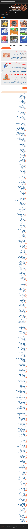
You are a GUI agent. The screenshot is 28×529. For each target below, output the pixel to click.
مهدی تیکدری (22, 456)
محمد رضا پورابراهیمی (20, 390)
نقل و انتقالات (22, 497)
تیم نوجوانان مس (21, 186)
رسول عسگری (22, 244)
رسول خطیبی (22, 242)
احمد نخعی (22, 112)
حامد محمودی (22, 198)
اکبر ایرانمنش (22, 148)
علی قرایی (23, 312)
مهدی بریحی (22, 455)
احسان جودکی (22, 106)
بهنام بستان (22, 162)
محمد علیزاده (22, 403)
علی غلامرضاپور (22, 311)
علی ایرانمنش (22, 299)
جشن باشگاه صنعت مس (20, 189)
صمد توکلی (22, 284)
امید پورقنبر (22, 124)
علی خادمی (22, 302)
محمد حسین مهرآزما (21, 382)
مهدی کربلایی (22, 462)
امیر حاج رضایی (22, 127)
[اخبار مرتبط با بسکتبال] (14, 31)
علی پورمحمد (22, 300)
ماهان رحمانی (22, 365)
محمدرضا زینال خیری (20, 414)
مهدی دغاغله (22, 457)
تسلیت (23, 175)
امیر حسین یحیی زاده (20, 134)
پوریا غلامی (22, 169)
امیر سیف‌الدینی (21, 139)
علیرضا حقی (22, 323)
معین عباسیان (22, 450)
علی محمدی (22, 314)
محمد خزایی (22, 385)
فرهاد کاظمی (22, 345)
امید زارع (23, 126)
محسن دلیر (22, 376)
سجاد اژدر (23, 259)
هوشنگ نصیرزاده (21, 502)
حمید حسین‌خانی (21, 214)
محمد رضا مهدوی (21, 391)
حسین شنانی (22, 208)
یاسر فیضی (22, 521)
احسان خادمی (22, 107)
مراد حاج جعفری (21, 428)
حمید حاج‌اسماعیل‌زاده (20, 213)
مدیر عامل (23, 425)
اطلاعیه (23, 121)
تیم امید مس (22, 181)
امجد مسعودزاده (21, 122)
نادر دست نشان (22, 489)
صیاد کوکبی (22, 285)
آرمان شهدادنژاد (21, 97)
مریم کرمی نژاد (22, 434)
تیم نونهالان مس (21, 187)
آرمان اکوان (22, 95)
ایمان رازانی (22, 153)
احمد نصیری (22, 113)
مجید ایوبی (22, 371)
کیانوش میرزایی (22, 517)
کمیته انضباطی (22, 514)
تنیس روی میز (22, 177)
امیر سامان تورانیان (21, 138)
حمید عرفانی (22, 218)
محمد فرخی (22, 406)
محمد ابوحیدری (22, 377)
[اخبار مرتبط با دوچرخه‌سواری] (23, 39)
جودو (24, 196)
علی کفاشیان (22, 317)
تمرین (23, 176)
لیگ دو (23, 360)
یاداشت (23, 520)
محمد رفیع (22, 393)
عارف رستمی (22, 287)
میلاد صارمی (22, 484)
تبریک (23, 173)
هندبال (23, 500)
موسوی (23, 472)
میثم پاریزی (22, 473)
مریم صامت (22, 433)
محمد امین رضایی (21, 381)
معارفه (23, 445)
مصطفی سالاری (22, 443)
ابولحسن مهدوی (21, 103)
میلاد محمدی (22, 487)
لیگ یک (23, 363)
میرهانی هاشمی (22, 477)
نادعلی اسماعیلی (21, 490)
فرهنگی (23, 348)
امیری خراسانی (22, 142)
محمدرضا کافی (22, 417)
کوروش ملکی (22, 516)
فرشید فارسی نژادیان (21, 342)
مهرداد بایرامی (22, 466)
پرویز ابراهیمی (22, 167)
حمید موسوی (22, 220)
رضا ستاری (22, 248)
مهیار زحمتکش (22, 471)
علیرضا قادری (22, 328)
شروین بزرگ (22, 277)
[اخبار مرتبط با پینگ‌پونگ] (4, 39)
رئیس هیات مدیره (21, 237)
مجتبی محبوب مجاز (21, 369)
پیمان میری (22, 171)
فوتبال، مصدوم (22, 353)
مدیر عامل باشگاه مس (20, 427)
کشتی (23, 513)
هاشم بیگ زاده (22, 499)
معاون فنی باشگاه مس (20, 446)
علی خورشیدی (22, 305)
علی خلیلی (22, 304)
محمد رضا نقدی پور (21, 392)
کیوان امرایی (22, 519)
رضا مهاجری (22, 252)
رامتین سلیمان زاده (21, 240)
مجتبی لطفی (22, 368)
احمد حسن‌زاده (22, 110)
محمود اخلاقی (22, 418)
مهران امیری (22, 463)
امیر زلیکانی (22, 135)
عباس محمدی (22, 291)
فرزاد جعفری (22, 336)
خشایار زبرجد (22, 223)
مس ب (23, 435)
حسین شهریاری (21, 209)
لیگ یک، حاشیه (21, 364)
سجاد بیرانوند (22, 261)
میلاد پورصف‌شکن (21, 479)
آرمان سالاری (22, 96)
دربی (24, 230)
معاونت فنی (22, 447)
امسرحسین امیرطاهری (20, 123)
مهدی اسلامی (22, 454)
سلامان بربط (22, 272)
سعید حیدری (22, 267)
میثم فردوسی (22, 476)
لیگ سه (23, 361)
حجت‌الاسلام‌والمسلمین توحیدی (18, 200)
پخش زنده (23, 166)
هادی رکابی (22, 498)
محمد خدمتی (22, 384)
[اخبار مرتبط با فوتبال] (23, 31)
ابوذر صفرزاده (22, 102)
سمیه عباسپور (22, 274)
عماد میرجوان (22, 331)
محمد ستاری (22, 395)
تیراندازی (23, 180)
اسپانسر (23, 118)
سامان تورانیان (22, 256)
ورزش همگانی (22, 505)
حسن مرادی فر (22, 202)
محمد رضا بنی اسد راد (20, 388)
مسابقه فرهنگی (22, 436)
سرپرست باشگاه (21, 264)
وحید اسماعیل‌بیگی (21, 504)
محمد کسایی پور (21, 409)
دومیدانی (23, 236)
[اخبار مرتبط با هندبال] (4, 31)
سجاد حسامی (22, 262)
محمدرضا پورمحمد (21, 412)
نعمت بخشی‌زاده (22, 494)
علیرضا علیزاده (22, 327)
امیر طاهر (23, 140)
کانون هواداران (22, 511)
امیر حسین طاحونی (21, 132)
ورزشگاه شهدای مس (21, 508)
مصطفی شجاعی (22, 444)
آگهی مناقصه (22, 99)
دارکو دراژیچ (22, 224)
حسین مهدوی (22, 210)
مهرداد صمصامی (21, 467)
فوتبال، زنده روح (21, 352)
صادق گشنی (22, 282)
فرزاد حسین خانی (21, 337)
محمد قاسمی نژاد (21, 407)
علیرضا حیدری (22, 325)
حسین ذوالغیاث (22, 207)
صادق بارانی (22, 280)
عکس (23, 332)
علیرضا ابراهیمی (21, 321)
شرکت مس (22, 278)
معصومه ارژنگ (22, 449)
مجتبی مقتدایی (22, 370)
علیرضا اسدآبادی (21, 322)
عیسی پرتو (23, 334)
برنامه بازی (23, 155)
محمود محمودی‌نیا (21, 422)
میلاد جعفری (22, 482)
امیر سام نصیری (22, 137)
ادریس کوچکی (22, 114)
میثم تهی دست (22, 474)
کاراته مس (23, 510)
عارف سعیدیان (22, 289)
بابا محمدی (22, 154)
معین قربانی (22, 451)
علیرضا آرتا (22, 320)
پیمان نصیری (22, 172)
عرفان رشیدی (22, 294)
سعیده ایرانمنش (22, 271)
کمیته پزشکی (22, 515)
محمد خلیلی (22, 386)
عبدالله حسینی (22, 293)
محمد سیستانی (22, 396)
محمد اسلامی (22, 379)
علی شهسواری (22, 309)
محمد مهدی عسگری (21, 408)
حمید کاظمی (22, 221)
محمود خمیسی (22, 419)
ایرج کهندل (22, 151)
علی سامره (23, 307)
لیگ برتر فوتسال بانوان (20, 358)
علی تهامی (23, 301)
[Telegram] (4, 17)
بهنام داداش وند (22, 164)
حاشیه (23, 197)
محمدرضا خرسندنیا (21, 413)
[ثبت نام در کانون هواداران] (23, 23)
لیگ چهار (23, 359)
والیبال (23, 503)
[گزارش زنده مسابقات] (14, 23)
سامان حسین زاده (21, 257)
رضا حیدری (22, 247)
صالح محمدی (22, 283)
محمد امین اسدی (21, 380)
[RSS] (2, 17)
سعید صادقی (22, 269)
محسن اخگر (22, 375)
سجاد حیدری (22, 263)
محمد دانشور (22, 387)
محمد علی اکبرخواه (21, 400)
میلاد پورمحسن (22, 481)
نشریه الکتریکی (22, 493)
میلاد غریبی (22, 486)
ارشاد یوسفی (22, 117)
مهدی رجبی (22, 459)
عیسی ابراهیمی (22, 333)
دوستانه (23, 235)
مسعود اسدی (22, 438)
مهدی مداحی (22, 460)
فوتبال (23, 350)
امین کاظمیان (22, 144)
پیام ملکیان (22, 170)
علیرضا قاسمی (22, 330)
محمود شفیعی (22, 420)
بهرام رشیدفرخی (21, 161)
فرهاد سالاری (22, 343)
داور (24, 226)
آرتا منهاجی (22, 94)
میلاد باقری (22, 478)
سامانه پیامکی (22, 258)
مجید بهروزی (22, 373)
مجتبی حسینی (22, 366)
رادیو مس (23, 239)
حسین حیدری (22, 204)
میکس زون (22, 488)
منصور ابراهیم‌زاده (21, 452)
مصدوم (23, 440)
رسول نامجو (22, 245)
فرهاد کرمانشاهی (21, 347)
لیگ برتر (23, 357)
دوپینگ (23, 232)
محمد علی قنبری (21, 401)
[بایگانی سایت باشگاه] (4, 23)
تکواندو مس (22, 178)
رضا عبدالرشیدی (21, 251)
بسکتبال (23, 156)
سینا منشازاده (22, 275)
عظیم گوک (22, 296)
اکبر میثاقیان (22, 150)
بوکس (23, 165)
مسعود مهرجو (22, 439)
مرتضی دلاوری (22, 430)
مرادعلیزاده (22, 429)
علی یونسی (22, 318)
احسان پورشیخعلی (21, 105)
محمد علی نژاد (22, 402)
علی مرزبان (22, 315)
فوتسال (23, 354)
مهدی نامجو (22, 461)
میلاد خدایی (22, 483)
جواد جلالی (22, 193)
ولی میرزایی (22, 509)
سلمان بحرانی (22, 273)
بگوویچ (23, 159)
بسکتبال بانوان (22, 157)
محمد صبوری (22, 398)
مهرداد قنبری (22, 468)
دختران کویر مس (21, 229)
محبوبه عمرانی (22, 374)
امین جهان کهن (22, 143)
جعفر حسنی (22, 191)
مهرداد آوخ (22, 465)
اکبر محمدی (22, 149)
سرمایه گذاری (22, 266)
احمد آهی (23, 108)
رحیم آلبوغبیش (22, 241)
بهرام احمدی (22, 160)
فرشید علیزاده (22, 341)
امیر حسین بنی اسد (21, 128)
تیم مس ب (23, 183)
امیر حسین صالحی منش (20, 129)
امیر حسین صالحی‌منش (20, 130)
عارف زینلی (22, 288)
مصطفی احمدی (22, 441)
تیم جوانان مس (22, 182)
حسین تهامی (22, 203)
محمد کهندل (22, 411)
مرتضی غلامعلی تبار (21, 431)
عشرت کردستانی (21, 295)
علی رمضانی (22, 306)
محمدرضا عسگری (21, 416)
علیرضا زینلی (22, 326)
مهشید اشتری (22, 470)
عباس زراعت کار (21, 290)
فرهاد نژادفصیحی (21, 344)
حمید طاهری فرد (21, 216)
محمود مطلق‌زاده (21, 423)
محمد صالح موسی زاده (20, 397)
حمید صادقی (22, 215)
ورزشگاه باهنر (22, 506)
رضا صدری (23, 250)
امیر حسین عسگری (21, 133)
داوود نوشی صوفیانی (21, 228)
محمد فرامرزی (22, 404)
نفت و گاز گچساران (21, 495)
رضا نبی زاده (22, 253)
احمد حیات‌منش (21, 111)
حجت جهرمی (22, 199)
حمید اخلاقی (22, 212)
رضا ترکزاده (22, 246)
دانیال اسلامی (22, 225)
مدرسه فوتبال (22, 424)
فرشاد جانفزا (22, 339)
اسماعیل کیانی (22, 119)
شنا (24, 279)
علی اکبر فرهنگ (21, 298)
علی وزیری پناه (22, 316)
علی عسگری (22, 310)
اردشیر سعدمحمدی (21, 116)
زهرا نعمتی (23, 255)
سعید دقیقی (22, 268)
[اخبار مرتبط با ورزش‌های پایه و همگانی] (14, 39)
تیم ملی (23, 185)
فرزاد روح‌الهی (22, 338)
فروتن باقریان (22, 349)
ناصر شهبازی (22, 492)
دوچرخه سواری (22, 234)
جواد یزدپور (22, 194)
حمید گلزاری (22, 219)
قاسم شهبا (23, 355)
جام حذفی (23, 188)
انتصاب (23, 146)
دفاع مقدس (22, 231)
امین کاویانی (22, 145)
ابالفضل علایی (22, 101)
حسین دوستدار (22, 205)
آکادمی (23, 100)
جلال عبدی (22, 192)
